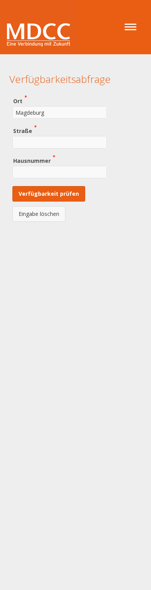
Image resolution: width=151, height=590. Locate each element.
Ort (17, 100)
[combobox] (59, 112)
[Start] (38, 24)
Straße (22, 130)
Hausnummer (32, 160)
